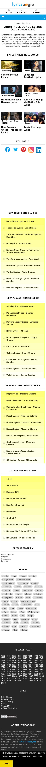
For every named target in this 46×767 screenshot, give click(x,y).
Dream (28, 594)
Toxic (9, 479)
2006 (25, 676)
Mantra (18, 587)
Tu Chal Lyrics (20, 272)
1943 (30, 658)
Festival (19, 598)
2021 (19, 681)
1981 (19, 669)
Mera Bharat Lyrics (20, 221)
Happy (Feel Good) (28, 601)
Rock (35, 619)
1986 (3, 672)
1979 (9, 669)
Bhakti (6, 576)
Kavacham (7, 587)
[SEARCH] (43, 17)
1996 (14, 674)
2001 (41, 674)
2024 (36, 681)
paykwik (36, 639)
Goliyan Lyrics (20, 353)
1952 (36, 660)
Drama (19, 594)
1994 (3, 674)
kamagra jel (5, 642)
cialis (12, 639)
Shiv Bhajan (36, 626)
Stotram (6, 630)
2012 (14, 678)
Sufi (15, 626)
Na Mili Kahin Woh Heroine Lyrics (11, 101)
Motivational (31, 608)
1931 (8, 656)
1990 (25, 672)
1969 (41, 665)
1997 (20, 674)
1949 (20, 660)
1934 (25, 656)
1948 (14, 660)
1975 (30, 667)
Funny (6, 601)
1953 (41, 660)
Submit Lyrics (6, 697)
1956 (14, 663)
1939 (9, 658)
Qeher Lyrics (21, 368)
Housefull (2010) (31, 123)
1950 (25, 660)
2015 (30, 678)
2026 (3, 683)
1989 (20, 672)
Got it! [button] (6, 764)
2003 (9, 676)
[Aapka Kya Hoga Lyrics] (34, 118)
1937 (41, 656)
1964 (14, 665)
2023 (30, 681)
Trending (36, 13)
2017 (41, 678)
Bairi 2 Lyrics (21, 416)
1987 (9, 672)
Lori (5, 608)
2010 (3, 678)
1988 (14, 672)
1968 (36, 665)
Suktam (24, 630)
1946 (3, 660)
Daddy (27, 71)
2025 (41, 681)
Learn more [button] (37, 756)
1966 (25, 665)
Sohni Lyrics (19, 306)
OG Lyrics (21, 460)
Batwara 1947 (13, 492)
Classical (7, 590)
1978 (3, 669)
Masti (21, 608)
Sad (16, 623)
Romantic (7, 623)
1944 (36, 658)
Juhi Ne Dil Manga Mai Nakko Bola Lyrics (33, 102)
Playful (6, 616)
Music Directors (7, 554)
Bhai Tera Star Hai (15, 505)
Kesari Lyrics (21, 429)
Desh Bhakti (8, 594)
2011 (8, 678)
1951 (30, 660)
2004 (14, 676)
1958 (25, 663)
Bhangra (28, 587)
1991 (30, 672)
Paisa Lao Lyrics (22, 287)
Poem (15, 616)
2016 (36, 678)
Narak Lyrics (17, 331)
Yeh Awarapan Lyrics (22, 259)
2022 (25, 681)
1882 (3, 656)
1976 (36, 667)
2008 (36, 676)
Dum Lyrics (18, 243)
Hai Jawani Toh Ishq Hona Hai (20, 538)
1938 (3, 658)
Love (12, 608)
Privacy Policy (7, 701)
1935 (30, 656)
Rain (16, 619)
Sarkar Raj (6, 71)
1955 (9, 663)
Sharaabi (36, 623)
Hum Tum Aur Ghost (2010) (10, 122)
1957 (20, 663)
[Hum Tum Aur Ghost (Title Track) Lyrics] (11, 118)
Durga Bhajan (8, 580)
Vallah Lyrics (20, 375)
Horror (16, 605)
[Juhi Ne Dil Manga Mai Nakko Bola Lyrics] (34, 91)
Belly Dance (28, 590)
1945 (41, 658)
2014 (25, 678)
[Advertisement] (23, 182)
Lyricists (4, 561)
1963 (9, 665)
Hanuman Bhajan (24, 580)
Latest (8, 13)
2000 (36, 674)
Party (22, 612)
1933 (19, 656)
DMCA (4, 704)
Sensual (25, 623)
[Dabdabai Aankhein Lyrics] (34, 66)
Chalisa (35, 583)
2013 (19, 678)
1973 (20, 667)
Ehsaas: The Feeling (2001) (33, 94)
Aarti (14, 576)
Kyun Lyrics (18, 346)
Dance (17, 590)
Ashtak (23, 576)
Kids (37, 605)
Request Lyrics (7, 699)
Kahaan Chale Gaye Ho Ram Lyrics (23, 251)
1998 (25, 674)
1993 (41, 672)
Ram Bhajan (23, 583)
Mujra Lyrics (21, 394)
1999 (30, 674)
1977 (41, 667)
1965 (20, 665)
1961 (41, 663)
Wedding (24, 626)
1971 (8, 667)
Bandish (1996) (8, 95)
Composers (6, 559)
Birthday (39, 587)
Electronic (39, 594)
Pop (23, 616)
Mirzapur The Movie (16, 498)
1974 (25, 667)
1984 (36, 669)
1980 (14, 669)
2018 (3, 681)
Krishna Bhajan (9, 583)
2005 (20, 676)
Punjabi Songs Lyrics (27, 742)
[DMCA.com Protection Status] (9, 717)
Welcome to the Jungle (17, 524)
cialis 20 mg (5, 639)
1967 (30, 665)
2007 (30, 676)
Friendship (38, 598)
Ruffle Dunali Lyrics (22, 435)
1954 (3, 663)
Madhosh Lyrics (23, 265)
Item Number (27, 605)
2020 (14, 681)
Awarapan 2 (12, 485)
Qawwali (7, 619)
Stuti (15, 630)
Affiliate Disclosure (9, 708)
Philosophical (33, 612)
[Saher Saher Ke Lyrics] (11, 66)
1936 (36, 656)
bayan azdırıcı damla (23, 639)
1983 (30, 669)
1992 (36, 672)
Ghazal (15, 601)
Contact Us (5, 706)
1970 (3, 667)
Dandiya (39, 590)
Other (14, 612)
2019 (9, 681)
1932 (14, 656)
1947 (9, 660)
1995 (9, 674)
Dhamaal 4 (11, 511)
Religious (25, 619)
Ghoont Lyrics (23, 422)
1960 (36, 663)
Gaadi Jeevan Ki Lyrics (22, 400)
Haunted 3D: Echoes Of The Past (22, 531)
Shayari (6, 626)
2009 (41, 676)
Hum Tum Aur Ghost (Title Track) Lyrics (11, 130)
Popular (21, 13)
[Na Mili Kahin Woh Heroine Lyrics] (11, 91)
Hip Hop (6, 605)
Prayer (31, 616)
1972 (14, 667)
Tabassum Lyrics (21, 228)
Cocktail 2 (11, 518)
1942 (25, 658)
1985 (41, 669)
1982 (25, 669)
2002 (3, 676)
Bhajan (33, 576)
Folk (28, 598)
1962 (3, 665)
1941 (19, 658)
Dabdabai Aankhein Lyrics (32, 76)
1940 (14, 658)
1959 (30, 663)
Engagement (8, 598)
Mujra (6, 612)
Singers (4, 557)
